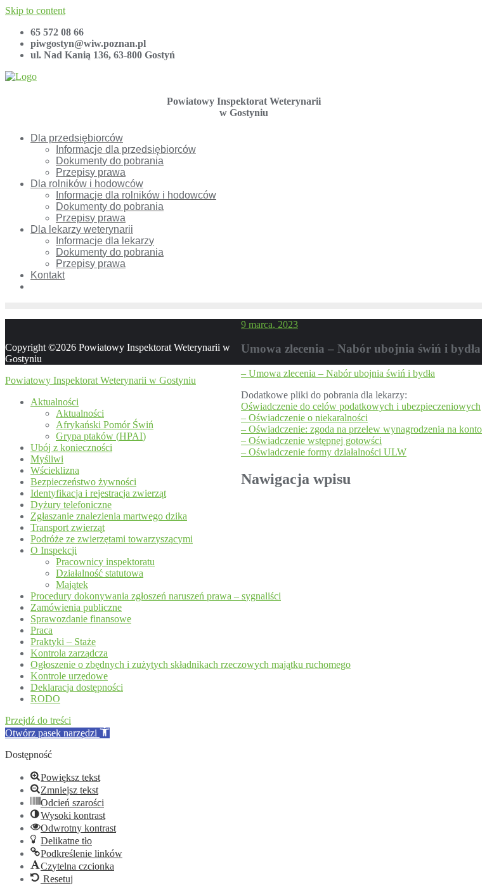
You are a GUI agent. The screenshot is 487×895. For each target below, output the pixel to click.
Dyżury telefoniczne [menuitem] (71, 504)
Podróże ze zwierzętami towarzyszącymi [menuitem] (111, 538)
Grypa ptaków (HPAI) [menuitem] (101, 436)
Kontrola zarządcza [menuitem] (69, 653)
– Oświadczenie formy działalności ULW (323, 452)
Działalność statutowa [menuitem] (99, 573)
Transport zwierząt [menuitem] (67, 527)
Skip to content (35, 10)
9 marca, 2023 (269, 324)
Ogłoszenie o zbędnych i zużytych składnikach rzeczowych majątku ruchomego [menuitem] (190, 664)
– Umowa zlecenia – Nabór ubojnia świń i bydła (338, 373)
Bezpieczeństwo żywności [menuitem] (83, 481)
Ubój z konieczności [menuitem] (71, 447)
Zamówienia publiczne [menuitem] (76, 607)
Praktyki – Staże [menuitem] (63, 641)
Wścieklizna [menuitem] (54, 470)
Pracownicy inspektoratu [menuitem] (105, 561)
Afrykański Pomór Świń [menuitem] (104, 424)
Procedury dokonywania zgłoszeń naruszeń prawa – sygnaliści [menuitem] (155, 596)
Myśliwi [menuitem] (46, 459)
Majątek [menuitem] (72, 584)
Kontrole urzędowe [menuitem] (69, 675)
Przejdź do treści (38, 720)
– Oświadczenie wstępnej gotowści (311, 440)
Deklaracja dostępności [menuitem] (76, 687)
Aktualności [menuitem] (54, 401)
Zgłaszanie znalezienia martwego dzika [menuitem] (108, 516)
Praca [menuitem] (41, 630)
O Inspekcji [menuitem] (53, 550)
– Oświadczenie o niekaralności (304, 417)
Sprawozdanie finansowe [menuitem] (80, 618)
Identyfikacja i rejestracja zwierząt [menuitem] (98, 493)
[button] (57, 733)
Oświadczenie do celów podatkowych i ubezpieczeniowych (361, 406)
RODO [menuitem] (45, 698)
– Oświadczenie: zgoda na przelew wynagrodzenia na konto (361, 429)
